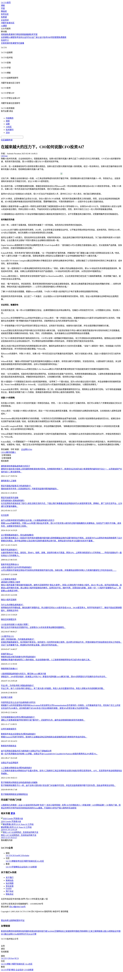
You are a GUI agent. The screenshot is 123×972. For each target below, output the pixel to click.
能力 (7, 697)
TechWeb (50, 931)
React (11, 654)
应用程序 (14, 763)
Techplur (25, 855)
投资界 (20, 934)
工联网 (95, 931)
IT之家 (90, 931)
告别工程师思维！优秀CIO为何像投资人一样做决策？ (69, 805)
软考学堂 (33, 34)
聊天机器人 (11, 452)
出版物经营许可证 (17, 920)
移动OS (15, 564)
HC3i (20, 855)
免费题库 (62, 37)
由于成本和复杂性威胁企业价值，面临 (27, 520)
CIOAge (15, 855)
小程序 (8, 600)
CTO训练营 (32, 867)
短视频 (21, 34)
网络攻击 (12, 746)
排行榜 (15, 34)
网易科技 (20, 931)
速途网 (71, 931)
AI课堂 (4, 26)
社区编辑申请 (6, 140)
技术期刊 (9, 130)
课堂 (14, 43)
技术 (10, 579)
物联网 (4, 669)
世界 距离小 (13, 501)
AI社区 (9, 127)
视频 (8, 121)
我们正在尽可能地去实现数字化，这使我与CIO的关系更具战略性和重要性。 (33, 627)
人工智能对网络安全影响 (16, 768)
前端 (3, 654)
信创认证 (22, 37)
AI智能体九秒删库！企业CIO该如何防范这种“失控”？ (23, 805)
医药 (14, 579)
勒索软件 (5, 746)
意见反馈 (9, 886)
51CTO (9, 855)
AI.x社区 (40, 861)
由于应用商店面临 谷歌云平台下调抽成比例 (26, 751)
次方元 (26, 934)
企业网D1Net (26, 449)
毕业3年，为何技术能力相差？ (18, 686)
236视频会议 (111, 931)
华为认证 (30, 37)
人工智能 (12, 481)
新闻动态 (9, 880)
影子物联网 (6, 794)
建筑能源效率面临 (15, 466)
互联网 (13, 600)
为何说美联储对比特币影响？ (18, 717)
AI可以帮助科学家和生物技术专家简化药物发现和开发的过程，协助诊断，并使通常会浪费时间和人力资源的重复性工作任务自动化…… (58, 570)
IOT (16, 669)
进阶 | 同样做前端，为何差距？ (18, 639)
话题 (8, 124)
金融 (16, 498)
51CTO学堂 (10, 867)
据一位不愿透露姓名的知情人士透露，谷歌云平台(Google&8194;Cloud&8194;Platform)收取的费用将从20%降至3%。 (49, 754)
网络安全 (14, 794)
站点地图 (9, 883)
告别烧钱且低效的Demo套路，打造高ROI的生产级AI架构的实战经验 (47, 808)
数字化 (7, 636)
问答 (10, 43)
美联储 (9, 729)
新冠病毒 (10, 669)
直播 (22, 43)
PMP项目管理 (53, 37)
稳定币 (4, 498)
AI (5, 452)
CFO (12, 636)
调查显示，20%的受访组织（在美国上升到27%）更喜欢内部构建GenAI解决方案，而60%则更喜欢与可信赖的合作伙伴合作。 (54, 677)
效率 (10, 697)
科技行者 (43, 931)
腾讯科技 (12, 931)
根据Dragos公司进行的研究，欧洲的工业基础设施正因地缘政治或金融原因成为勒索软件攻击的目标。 (44, 737)
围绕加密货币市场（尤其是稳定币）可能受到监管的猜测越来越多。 (30, 489)
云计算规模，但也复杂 (17, 535)
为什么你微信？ (12, 605)
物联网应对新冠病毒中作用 (18, 657)
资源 (7, 43)
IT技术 (44, 37)
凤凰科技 (28, 931)
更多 (13, 813)
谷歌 (3, 763)
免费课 (4, 17)
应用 (10, 564)
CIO (2, 452)
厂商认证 (37, 37)
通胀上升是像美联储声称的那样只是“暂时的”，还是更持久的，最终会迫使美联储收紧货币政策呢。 (43, 720)
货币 (14, 729)
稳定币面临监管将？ (16, 486)
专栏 (18, 43)
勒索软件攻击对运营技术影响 (18, 734)
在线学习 (5, 40)
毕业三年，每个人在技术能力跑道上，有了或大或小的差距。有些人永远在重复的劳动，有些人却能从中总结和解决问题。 (53, 688)
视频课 (4, 34)
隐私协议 (9, 894)
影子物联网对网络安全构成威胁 (19, 782)
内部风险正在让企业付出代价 (18, 702)
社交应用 (5, 515)
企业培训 (5, 20)
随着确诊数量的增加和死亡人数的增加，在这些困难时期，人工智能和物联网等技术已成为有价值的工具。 (46, 660)
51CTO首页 (6, 3)
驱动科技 (35, 931)
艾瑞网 (57, 931)
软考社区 (5, 14)
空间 (7, 619)
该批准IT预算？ (15, 624)
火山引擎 (32, 934)
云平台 (8, 763)
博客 (3, 5)
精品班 (4, 11)
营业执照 (5, 920)
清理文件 (12, 619)
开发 (7, 654)
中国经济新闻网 (80, 931)
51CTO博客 (10, 861)
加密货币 (10, 498)
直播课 (27, 34)
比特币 (4, 729)
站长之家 (64, 931)
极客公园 (102, 931)
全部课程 (5, 37)
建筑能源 (5, 481)
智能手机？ (9, 550)
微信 (3, 600)
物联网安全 (23, 794)
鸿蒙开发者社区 (7, 23)
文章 (3, 43)
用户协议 (9, 891)
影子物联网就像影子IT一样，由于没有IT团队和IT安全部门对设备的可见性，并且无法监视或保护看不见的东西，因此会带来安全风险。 (58, 785)
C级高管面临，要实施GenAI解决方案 (23, 674)
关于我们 (9, 877)
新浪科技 (5, 931)
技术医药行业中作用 (16, 567)
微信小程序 (10, 582)
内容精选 (9, 118)
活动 (8, 133)
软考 (16, 37)
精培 (17, 867)
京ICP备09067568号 (17, 907)
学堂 (3, 8)
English (9, 888)
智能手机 (5, 564)
